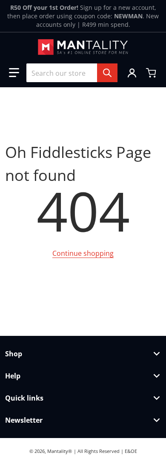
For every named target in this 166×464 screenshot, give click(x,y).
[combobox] (71, 72)
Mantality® (59, 451)
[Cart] (152, 73)
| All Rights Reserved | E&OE (105, 451)
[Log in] (132, 73)
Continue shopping (83, 253)
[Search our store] (107, 72)
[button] (14, 72)
